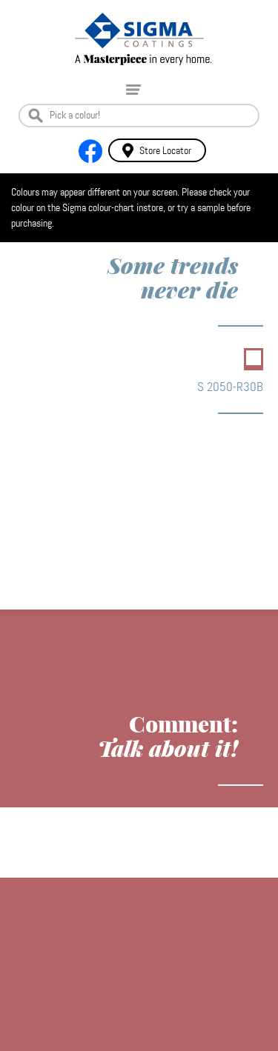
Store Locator (165, 150)
